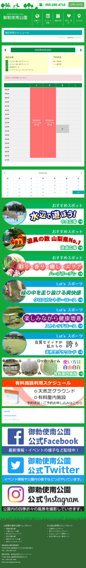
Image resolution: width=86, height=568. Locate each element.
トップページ (62, 37)
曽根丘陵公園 (11, 529)
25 (67, 192)
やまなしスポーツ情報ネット (59, 534)
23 (43, 192)
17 (55, 189)
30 (43, 196)
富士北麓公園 (11, 536)
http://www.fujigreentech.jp (11, 562)
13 (8, 189)
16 (43, 189)
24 (55, 192)
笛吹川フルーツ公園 (13, 539)
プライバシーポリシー (12, 420)
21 (19, 192)
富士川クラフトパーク (14, 534)
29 (31, 196)
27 (8, 196)
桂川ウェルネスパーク (14, 541)
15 (31, 189)
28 (19, 196)
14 (19, 189)
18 (67, 189)
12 (78, 185)
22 (31, 192)
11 (66, 185)
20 (8, 192)
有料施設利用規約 (10, 416)
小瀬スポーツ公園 (12, 531)
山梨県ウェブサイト (56, 529)
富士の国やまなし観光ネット (59, 536)
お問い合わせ (76, 4)
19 (78, 189)
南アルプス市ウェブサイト (58, 531)
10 (55, 185)
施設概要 (7, 411)
